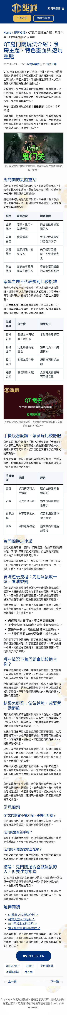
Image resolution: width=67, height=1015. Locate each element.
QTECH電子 (12, 965)
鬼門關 (29, 972)
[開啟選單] (63, 8)
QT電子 (30, 965)
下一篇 (54, 981)
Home (7, 32)
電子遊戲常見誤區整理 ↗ (24, 928)
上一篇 (12, 981)
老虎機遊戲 (47, 965)
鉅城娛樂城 (54, 8)
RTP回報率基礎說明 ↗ (22, 924)
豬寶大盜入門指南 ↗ (21, 919)
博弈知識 (19, 32)
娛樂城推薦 (43, 18)
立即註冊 (22, 18)
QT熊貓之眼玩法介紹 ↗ (23, 915)
